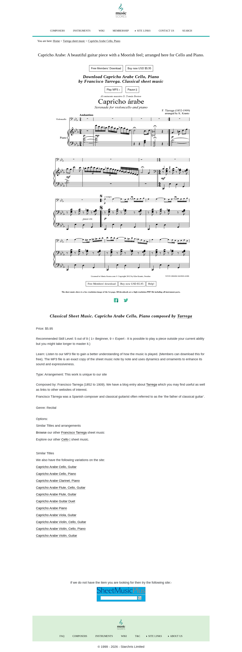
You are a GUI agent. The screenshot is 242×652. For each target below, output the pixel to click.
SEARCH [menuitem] (187, 30)
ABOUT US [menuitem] (176, 636)
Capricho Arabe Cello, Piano (56, 474)
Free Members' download (102, 283)
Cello (65, 439)
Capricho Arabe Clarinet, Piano (58, 480)
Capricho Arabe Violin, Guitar (56, 535)
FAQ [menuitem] (62, 636)
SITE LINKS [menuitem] (144, 30)
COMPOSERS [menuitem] (57, 30)
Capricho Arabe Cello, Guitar (56, 467)
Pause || (132, 89)
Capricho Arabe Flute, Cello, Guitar (60, 487)
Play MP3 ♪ (113, 89)
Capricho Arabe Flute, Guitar (56, 494)
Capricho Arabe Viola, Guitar (56, 515)
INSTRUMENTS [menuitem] (82, 30)
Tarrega (184, 316)
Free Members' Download (106, 68)
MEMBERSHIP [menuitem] (121, 30)
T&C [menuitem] (137, 636)
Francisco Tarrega (74, 432)
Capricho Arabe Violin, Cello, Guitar (61, 522)
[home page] (121, 10)
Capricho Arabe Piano (51, 508)
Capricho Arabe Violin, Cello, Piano (61, 528)
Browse (41, 432)
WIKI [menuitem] (102, 30)
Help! (151, 283)
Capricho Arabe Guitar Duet (55, 501)
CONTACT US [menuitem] (166, 30)
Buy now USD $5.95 (139, 68)
